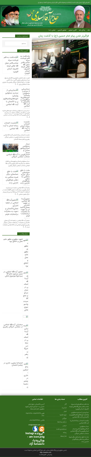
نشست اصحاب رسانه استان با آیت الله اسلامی (25, 126)
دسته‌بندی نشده (61, 429)
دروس (65, 425)
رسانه (65, 432)
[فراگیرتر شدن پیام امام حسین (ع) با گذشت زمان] (60, 76)
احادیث (64, 408)
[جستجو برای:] (16, 43)
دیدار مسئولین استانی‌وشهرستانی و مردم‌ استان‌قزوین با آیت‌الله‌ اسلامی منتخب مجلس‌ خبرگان (79, 430)
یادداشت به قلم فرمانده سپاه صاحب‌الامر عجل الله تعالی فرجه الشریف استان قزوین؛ (25, 65)
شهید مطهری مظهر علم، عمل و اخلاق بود (13, 240)
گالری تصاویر (72, 30)
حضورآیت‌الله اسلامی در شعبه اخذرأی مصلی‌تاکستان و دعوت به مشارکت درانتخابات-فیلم (25, 207)
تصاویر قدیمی (62, 30)
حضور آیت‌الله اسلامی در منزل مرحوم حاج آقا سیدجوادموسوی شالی (13, 273)
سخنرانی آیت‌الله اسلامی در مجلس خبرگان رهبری (13, 325)
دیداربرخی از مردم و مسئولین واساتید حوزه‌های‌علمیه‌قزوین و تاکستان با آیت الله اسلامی (25, 97)
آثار (65, 404)
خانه (88, 30)
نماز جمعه (63, 436)
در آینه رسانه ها (62, 422)
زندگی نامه (82, 30)
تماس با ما (52, 30)
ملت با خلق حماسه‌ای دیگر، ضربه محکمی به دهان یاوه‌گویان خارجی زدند (25, 177)
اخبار (65, 411)
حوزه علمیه (63, 415)
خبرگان (64, 418)
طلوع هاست (42, 455)
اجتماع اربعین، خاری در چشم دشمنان (13, 364)
